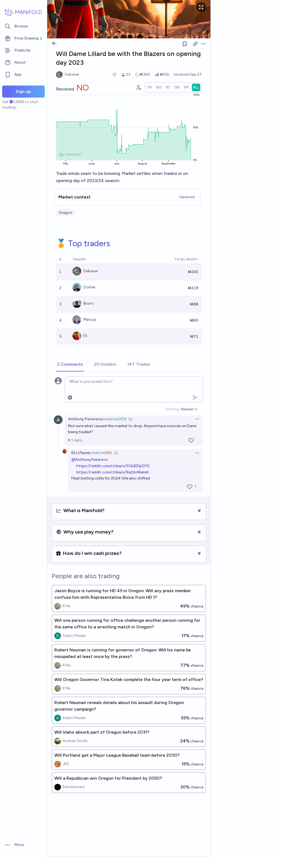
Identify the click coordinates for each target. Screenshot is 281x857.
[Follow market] (184, 43)
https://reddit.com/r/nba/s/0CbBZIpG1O (113, 466)
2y (130, 419)
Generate (187, 197)
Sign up (23, 91)
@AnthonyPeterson (89, 459)
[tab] (70, 364)
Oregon (65, 212)
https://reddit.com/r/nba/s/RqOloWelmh (112, 472)
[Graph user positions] (138, 87)
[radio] (149, 87)
